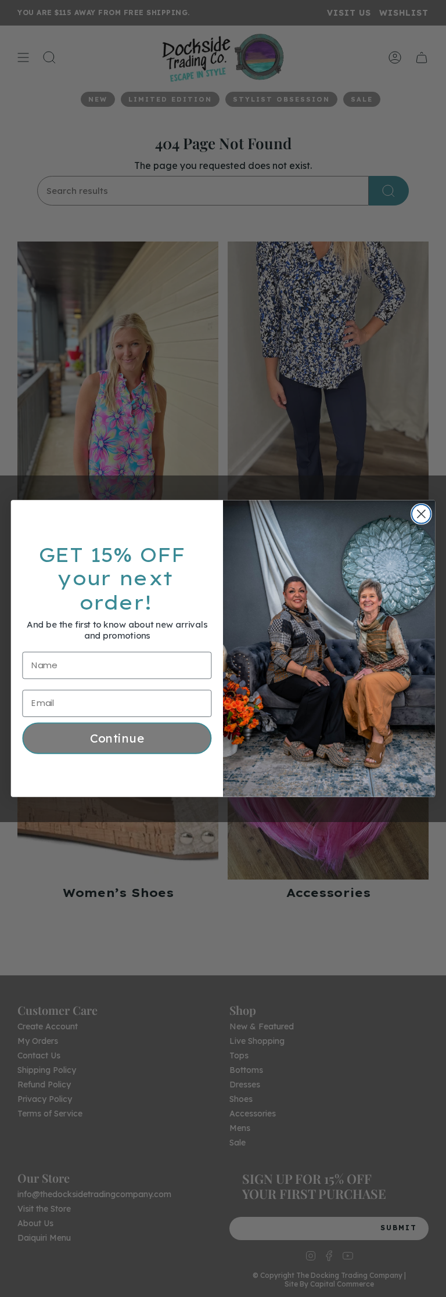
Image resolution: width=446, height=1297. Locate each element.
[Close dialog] (421, 514)
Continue (117, 737)
